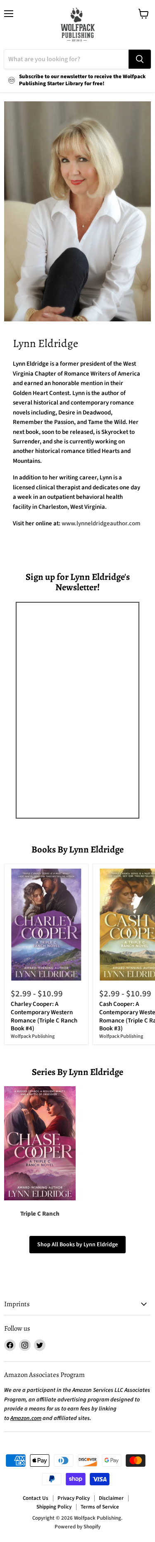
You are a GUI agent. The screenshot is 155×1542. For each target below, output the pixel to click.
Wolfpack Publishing (33, 1036)
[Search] (140, 59)
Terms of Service (100, 1507)
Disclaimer (111, 1498)
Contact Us (35, 1498)
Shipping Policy (54, 1507)
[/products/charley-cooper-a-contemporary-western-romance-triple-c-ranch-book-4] (46, 925)
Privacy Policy (73, 1498)
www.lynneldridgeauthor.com (101, 523)
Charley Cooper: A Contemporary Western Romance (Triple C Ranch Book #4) (44, 1016)
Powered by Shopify (77, 1526)
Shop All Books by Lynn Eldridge (77, 1244)
